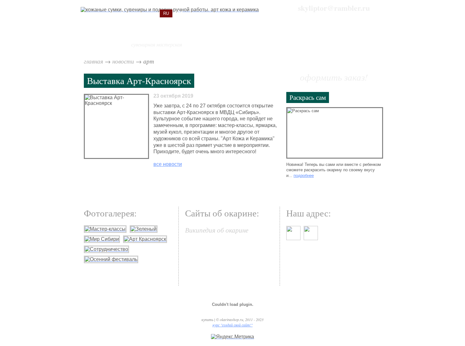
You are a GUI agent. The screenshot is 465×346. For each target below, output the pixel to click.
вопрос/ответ (290, 36)
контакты (367, 36)
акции (252, 36)
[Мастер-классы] (105, 229)
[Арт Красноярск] (145, 239)
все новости (167, 164)
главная (93, 61)
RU (166, 13)
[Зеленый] (144, 229)
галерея (331, 36)
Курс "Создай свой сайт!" (233, 324)
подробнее (304, 175)
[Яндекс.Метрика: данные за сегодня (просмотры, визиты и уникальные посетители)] (232, 337)
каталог (221, 36)
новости (123, 61)
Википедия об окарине (216, 229)
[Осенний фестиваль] (111, 259)
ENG (178, 13)
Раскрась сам (307, 97)
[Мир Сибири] (102, 239)
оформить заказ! (334, 77)
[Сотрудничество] (106, 249)
